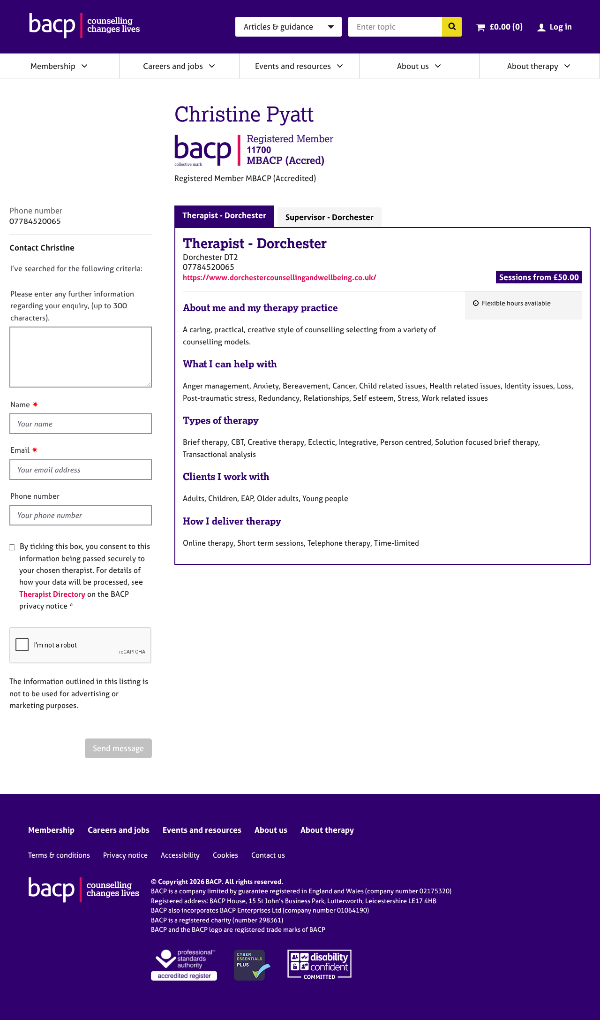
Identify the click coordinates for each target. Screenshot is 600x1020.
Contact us (268, 855)
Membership (52, 66)
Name (20, 404)
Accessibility (180, 855)
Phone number (35, 496)
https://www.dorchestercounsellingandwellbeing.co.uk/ (279, 277)
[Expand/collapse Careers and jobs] (212, 66)
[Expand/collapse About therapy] (567, 66)
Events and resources (293, 66)
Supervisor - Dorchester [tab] (329, 217)
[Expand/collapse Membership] (84, 66)
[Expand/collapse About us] (438, 66)
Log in (561, 26)
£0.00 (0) (506, 26)
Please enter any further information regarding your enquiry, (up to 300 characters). (72, 305)
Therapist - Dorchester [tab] (224, 215)
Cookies (225, 855)
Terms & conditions (59, 855)
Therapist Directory (52, 594)
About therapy (532, 66)
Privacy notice (125, 855)
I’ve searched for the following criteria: (76, 268)
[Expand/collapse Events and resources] (340, 66)
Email (20, 450)
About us (413, 66)
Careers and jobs (173, 66)
